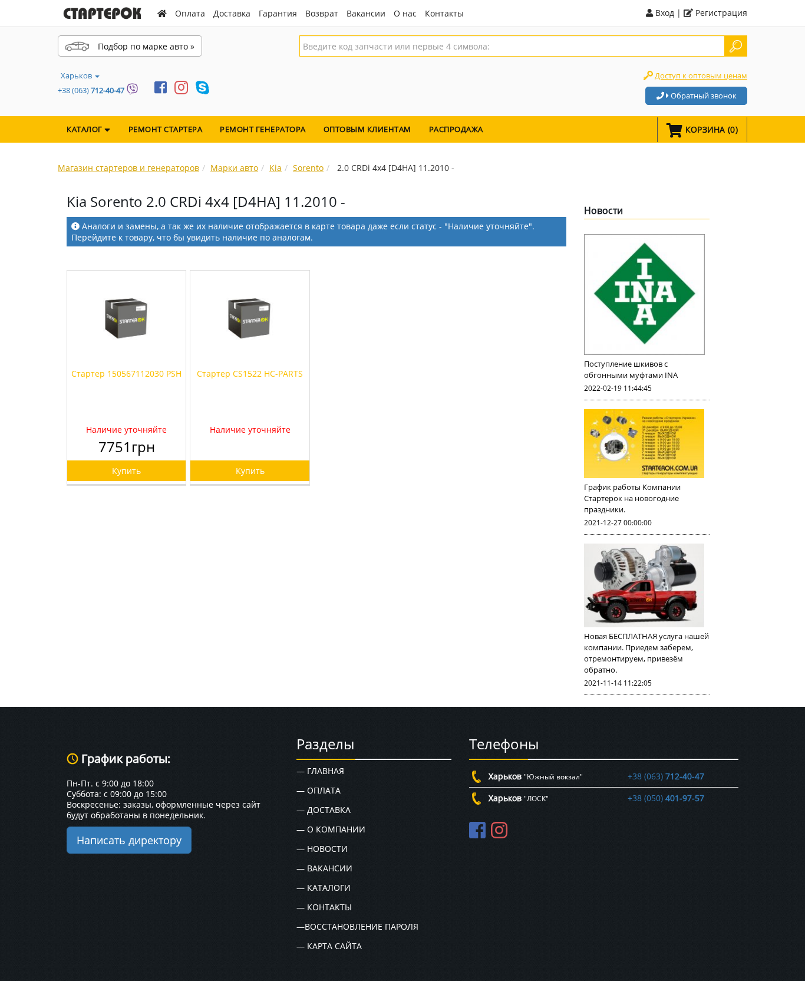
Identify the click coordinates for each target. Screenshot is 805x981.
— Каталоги (323, 887)
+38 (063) (91, 90)
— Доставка (323, 809)
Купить (126, 470)
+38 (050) (666, 798)
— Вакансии (324, 868)
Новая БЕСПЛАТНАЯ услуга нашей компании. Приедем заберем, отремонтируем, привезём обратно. (646, 653)
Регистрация (720, 12)
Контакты (444, 13)
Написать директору (129, 840)
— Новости (322, 848)
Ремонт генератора (263, 129)
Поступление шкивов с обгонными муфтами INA (631, 369)
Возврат (321, 13)
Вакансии (366, 13)
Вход (663, 12)
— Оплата (318, 790)
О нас (405, 13)
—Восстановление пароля (357, 926)
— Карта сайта (329, 946)
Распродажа (456, 129)
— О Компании (330, 829)
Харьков (77, 75)
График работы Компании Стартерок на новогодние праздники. (632, 498)
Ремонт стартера (165, 129)
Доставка (231, 13)
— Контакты (324, 907)
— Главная (320, 770)
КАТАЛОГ (85, 129)
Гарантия (278, 13)
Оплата (190, 13)
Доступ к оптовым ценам (701, 75)
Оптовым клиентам (367, 129)
